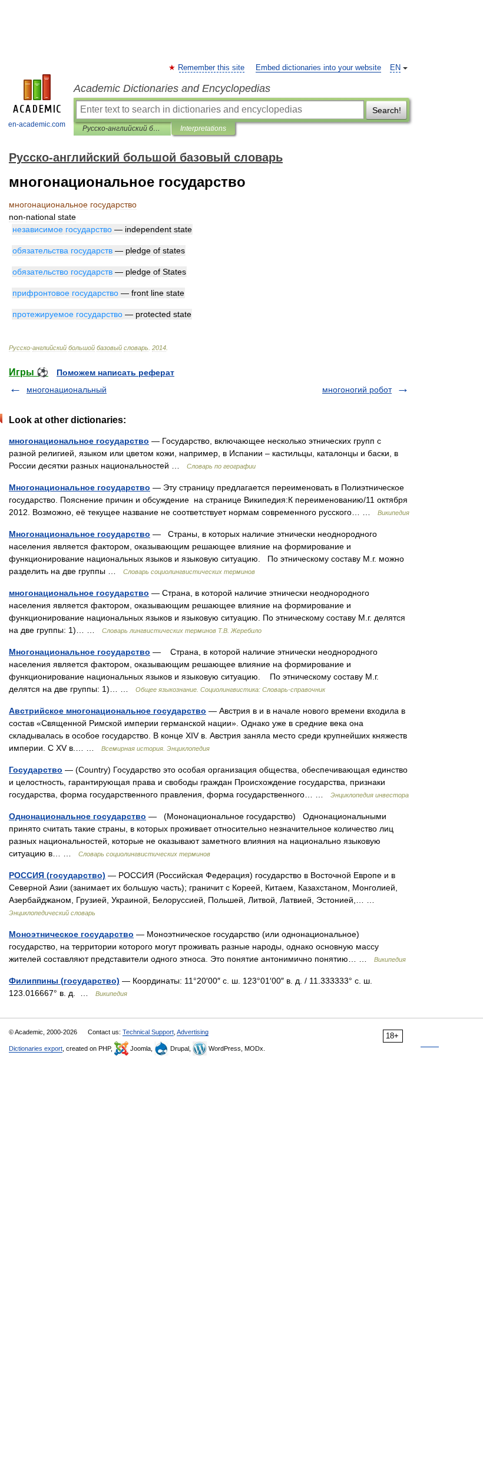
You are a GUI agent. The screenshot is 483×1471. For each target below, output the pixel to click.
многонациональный (67, 389)
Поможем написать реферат (115, 372)
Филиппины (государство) (64, 980)
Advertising (193, 1031)
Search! (386, 110)
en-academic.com (36, 124)
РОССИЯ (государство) (57, 875)
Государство (35, 769)
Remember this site (211, 68)
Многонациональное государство (79, 487)
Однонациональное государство (77, 816)
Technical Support (148, 1031)
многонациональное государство (79, 441)
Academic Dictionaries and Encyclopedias (172, 88)
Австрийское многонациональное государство (107, 710)
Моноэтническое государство (71, 934)
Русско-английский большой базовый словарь (122, 128)
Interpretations (203, 128)
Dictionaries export (35, 1048)
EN (395, 68)
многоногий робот (357, 389)
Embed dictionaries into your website (318, 68)
